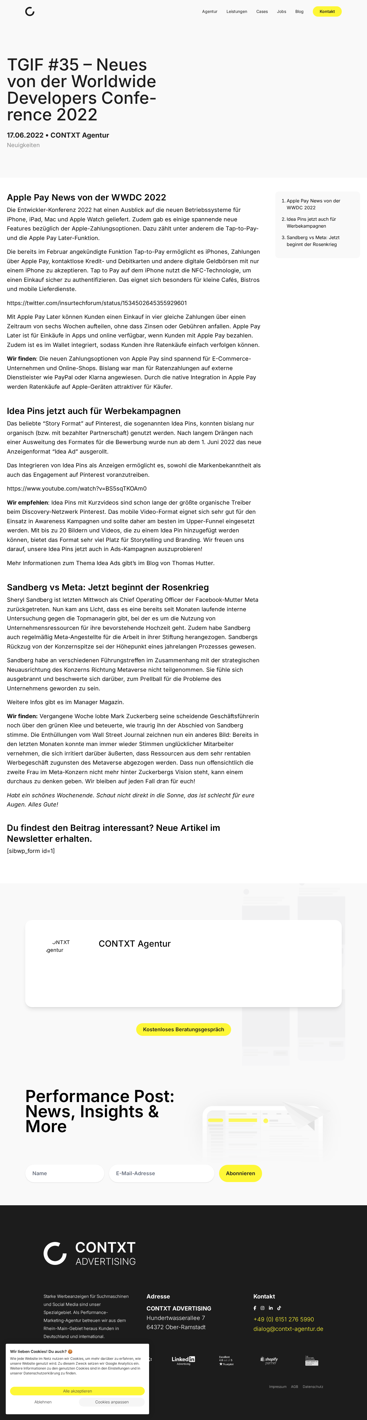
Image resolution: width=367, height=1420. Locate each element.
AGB (294, 1386)
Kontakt (327, 11)
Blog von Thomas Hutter (180, 563)
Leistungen (237, 11)
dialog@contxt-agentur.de (288, 1328)
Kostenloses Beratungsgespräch (183, 1029)
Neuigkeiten (23, 145)
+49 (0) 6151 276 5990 (283, 1319)
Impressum (277, 1386)
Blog (299, 11)
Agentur (209, 11)
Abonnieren (240, 1173)
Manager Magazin (98, 702)
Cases (262, 11)
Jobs (281, 11)
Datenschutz (313, 1386)
